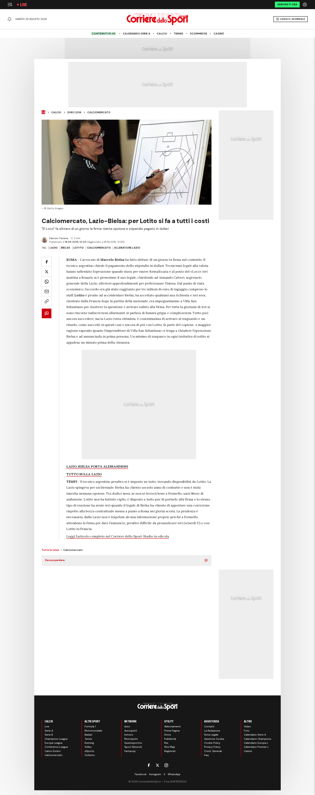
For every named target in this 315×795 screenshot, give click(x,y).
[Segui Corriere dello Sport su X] (157, 765)
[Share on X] (46, 271)
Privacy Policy (212, 746)
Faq (206, 755)
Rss (166, 742)
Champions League (56, 738)
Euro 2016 (74, 112)
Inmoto (128, 734)
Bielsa (65, 247)
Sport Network (133, 746)
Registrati (170, 751)
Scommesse (198, 33)
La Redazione (212, 730)
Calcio (162, 33)
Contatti (209, 726)
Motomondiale (93, 730)
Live (23, 4)
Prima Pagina (172, 730)
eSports (89, 751)
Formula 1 (90, 726)
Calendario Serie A (136, 33)
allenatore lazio (127, 247)
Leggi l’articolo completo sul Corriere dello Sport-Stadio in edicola (117, 536)
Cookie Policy (212, 742)
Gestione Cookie (214, 738)
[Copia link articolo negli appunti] (46, 301)
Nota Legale (211, 734)
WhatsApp (174, 774)
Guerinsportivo (133, 742)
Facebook (141, 774)
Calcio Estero (53, 751)
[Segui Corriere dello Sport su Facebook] (149, 765)
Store (167, 734)
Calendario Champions (257, 738)
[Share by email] (46, 291)
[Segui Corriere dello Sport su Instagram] (166, 765)
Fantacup (130, 751)
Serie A (49, 730)
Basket (88, 734)
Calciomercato (98, 112)
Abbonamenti (172, 726)
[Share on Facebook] (46, 262)
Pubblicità (170, 738)
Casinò (219, 33)
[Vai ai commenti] (46, 313)
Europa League (54, 742)
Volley (88, 746)
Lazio (54, 247)
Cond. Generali (213, 751)
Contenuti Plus (103, 33)
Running (89, 742)
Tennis (178, 33)
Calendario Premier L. (256, 746)
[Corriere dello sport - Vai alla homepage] (157, 19)
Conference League (56, 746)
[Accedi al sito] (305, 4)
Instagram (155, 774)
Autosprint (130, 730)
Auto (127, 726)
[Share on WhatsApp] (46, 281)
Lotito (78, 247)
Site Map (169, 746)
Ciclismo (90, 755)
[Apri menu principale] (9, 4)
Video (247, 726)
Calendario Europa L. (256, 742)
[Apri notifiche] (9, 19)
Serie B (49, 734)
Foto (247, 730)
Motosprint (131, 738)
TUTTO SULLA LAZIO (84, 474)
